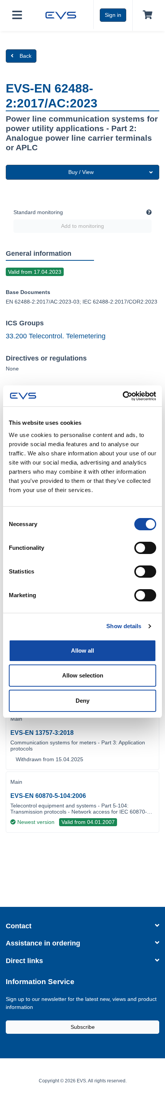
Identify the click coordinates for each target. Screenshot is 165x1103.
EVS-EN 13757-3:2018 (42, 732)
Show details (123, 626)
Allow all (82, 650)
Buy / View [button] (81, 172)
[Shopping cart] (146, 15)
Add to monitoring (82, 226)
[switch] (145, 548)
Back (25, 56)
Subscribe (83, 1027)
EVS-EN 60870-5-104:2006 (48, 796)
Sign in (113, 15)
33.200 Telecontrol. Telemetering (56, 336)
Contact (18, 926)
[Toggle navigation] (17, 15)
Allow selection (82, 675)
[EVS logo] (61, 14)
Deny (82, 700)
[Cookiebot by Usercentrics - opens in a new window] (122, 396)
